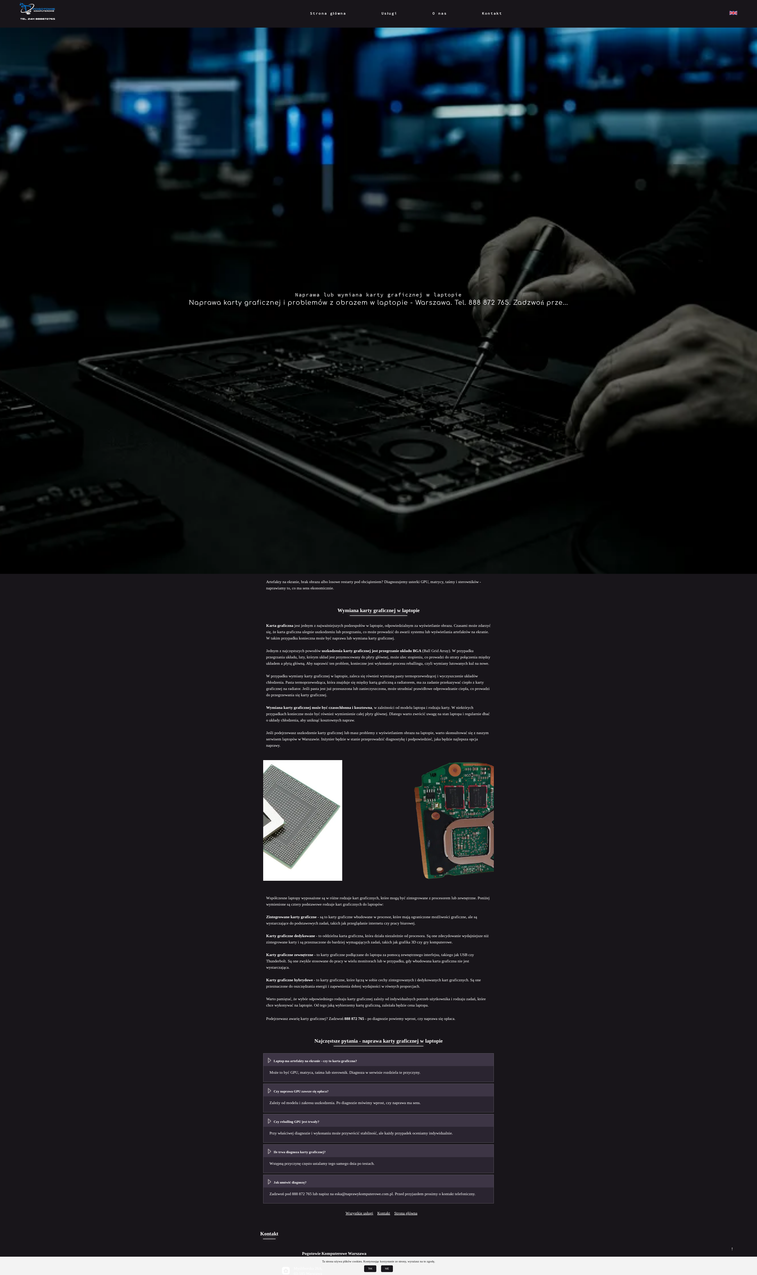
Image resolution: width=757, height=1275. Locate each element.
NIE (387, 1268)
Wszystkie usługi (359, 1213)
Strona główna (328, 13)
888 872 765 (354, 1018)
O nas (440, 13)
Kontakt (492, 13)
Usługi (389, 13)
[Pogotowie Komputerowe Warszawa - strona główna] (37, 13)
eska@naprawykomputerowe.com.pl (364, 1194)
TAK (370, 1268)
